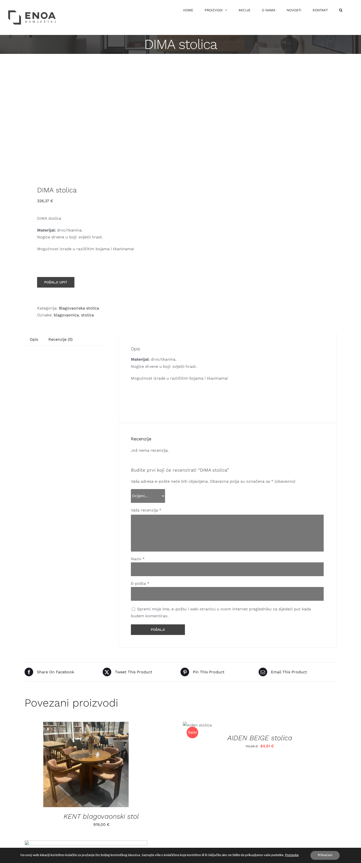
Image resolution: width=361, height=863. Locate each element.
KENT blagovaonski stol (101, 816)
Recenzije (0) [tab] (60, 339)
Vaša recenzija (146, 510)
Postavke (292, 855)
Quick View (90, 765)
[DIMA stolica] (99, 121)
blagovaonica (66, 315)
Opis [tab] (34, 339)
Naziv (138, 558)
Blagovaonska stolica (79, 308)
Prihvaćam (325, 855)
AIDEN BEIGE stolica (259, 738)
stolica (87, 315)
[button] (340, 10)
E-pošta (140, 583)
